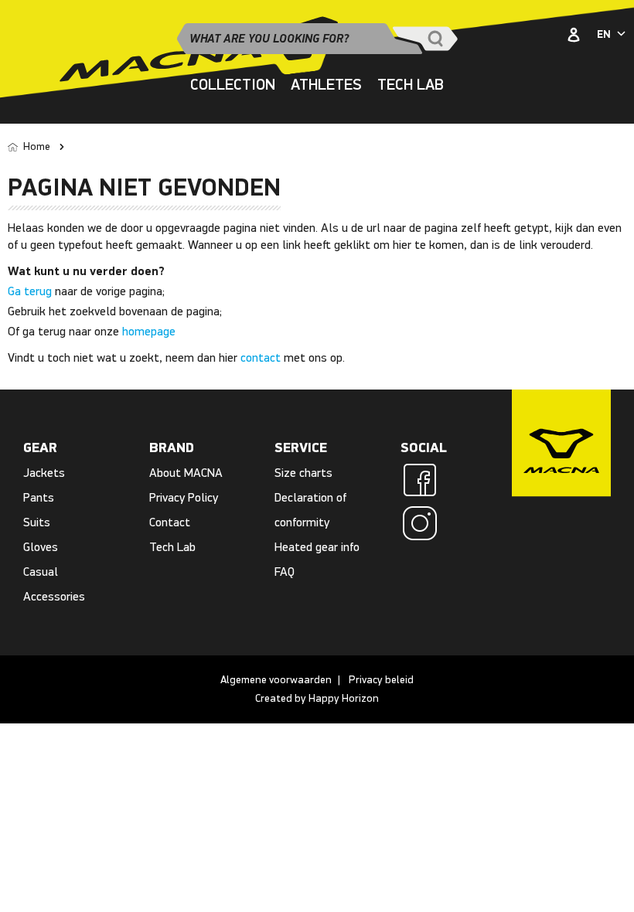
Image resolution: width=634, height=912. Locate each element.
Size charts (303, 472)
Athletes (326, 84)
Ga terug (30, 291)
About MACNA (186, 472)
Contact (169, 522)
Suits (36, 522)
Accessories (54, 596)
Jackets (44, 472)
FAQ (284, 571)
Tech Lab (410, 84)
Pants (38, 497)
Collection (232, 84)
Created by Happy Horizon (317, 698)
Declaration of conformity (310, 509)
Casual (40, 571)
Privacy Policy (183, 497)
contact (260, 357)
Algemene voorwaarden (276, 679)
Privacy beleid (381, 679)
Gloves (40, 546)
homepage (149, 331)
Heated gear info (317, 546)
